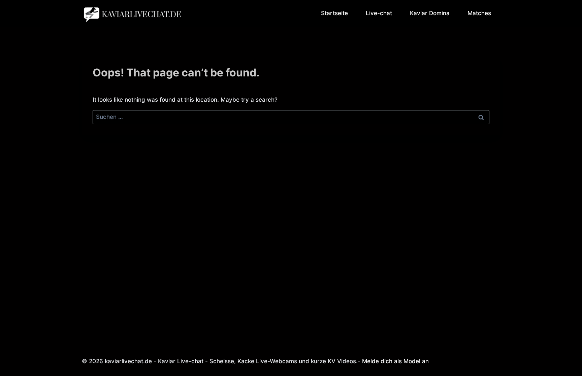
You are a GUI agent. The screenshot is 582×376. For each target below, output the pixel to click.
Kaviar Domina (430, 13)
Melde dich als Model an (395, 361)
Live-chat (379, 13)
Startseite (334, 13)
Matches (479, 13)
